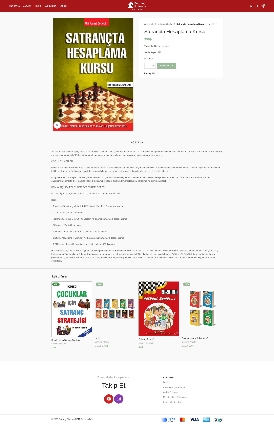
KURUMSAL (169, 377)
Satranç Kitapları (165, 24)
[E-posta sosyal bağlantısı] (153, 73)
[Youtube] (108, 399)
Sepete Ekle (166, 65)
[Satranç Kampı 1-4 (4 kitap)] (202, 308)
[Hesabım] (251, 6)
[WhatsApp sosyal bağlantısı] (157, 73)
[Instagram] (118, 399)
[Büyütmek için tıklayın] (57, 125)
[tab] (137, 141)
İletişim (166, 382)
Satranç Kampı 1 (146, 339)
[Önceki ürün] (209, 24)
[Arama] (257, 6)
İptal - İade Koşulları (172, 402)
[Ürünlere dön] (212, 24)
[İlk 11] (115, 308)
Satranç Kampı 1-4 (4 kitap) (195, 338)
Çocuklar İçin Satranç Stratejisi (65, 340)
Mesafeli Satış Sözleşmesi (175, 397)
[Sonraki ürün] (216, 24)
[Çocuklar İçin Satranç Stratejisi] (71, 309)
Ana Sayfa (149, 24)
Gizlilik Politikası (170, 392)
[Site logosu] (137, 6)
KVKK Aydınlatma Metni (174, 387)
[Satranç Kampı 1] (159, 309)
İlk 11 (97, 338)
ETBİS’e (80, 419)
